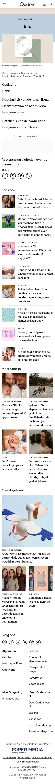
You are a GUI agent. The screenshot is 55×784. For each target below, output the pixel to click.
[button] (42, 757)
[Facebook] (11, 642)
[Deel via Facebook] (21, 176)
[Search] (51, 4)
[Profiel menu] (45, 4)
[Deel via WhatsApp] (13, 176)
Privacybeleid (24, 757)
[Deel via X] (29, 176)
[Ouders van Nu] (27, 4)
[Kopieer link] (5, 176)
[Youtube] (25, 642)
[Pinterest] (31, 642)
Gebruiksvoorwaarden (27, 762)
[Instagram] (18, 642)
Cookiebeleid (9, 757)
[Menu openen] (4, 4)
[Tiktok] (38, 642)
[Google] (4, 642)
